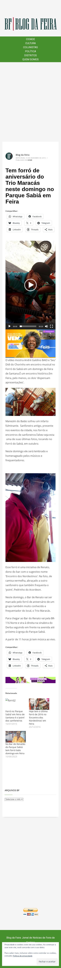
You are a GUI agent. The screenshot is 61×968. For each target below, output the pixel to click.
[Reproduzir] (9, 326)
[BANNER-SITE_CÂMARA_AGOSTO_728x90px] (30, 679)
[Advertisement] (30, 102)
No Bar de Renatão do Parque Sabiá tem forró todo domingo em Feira (15, 749)
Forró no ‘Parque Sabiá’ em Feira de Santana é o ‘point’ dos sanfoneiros (15, 716)
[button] (30, 285)
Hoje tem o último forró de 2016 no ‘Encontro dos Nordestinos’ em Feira (38, 717)
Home (30, 160)
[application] (30, 285)
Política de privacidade (22, 955)
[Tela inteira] (51, 326)
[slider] (28, 326)
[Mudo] (46, 326)
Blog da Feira (22, 154)
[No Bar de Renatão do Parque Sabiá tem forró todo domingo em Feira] (15, 737)
